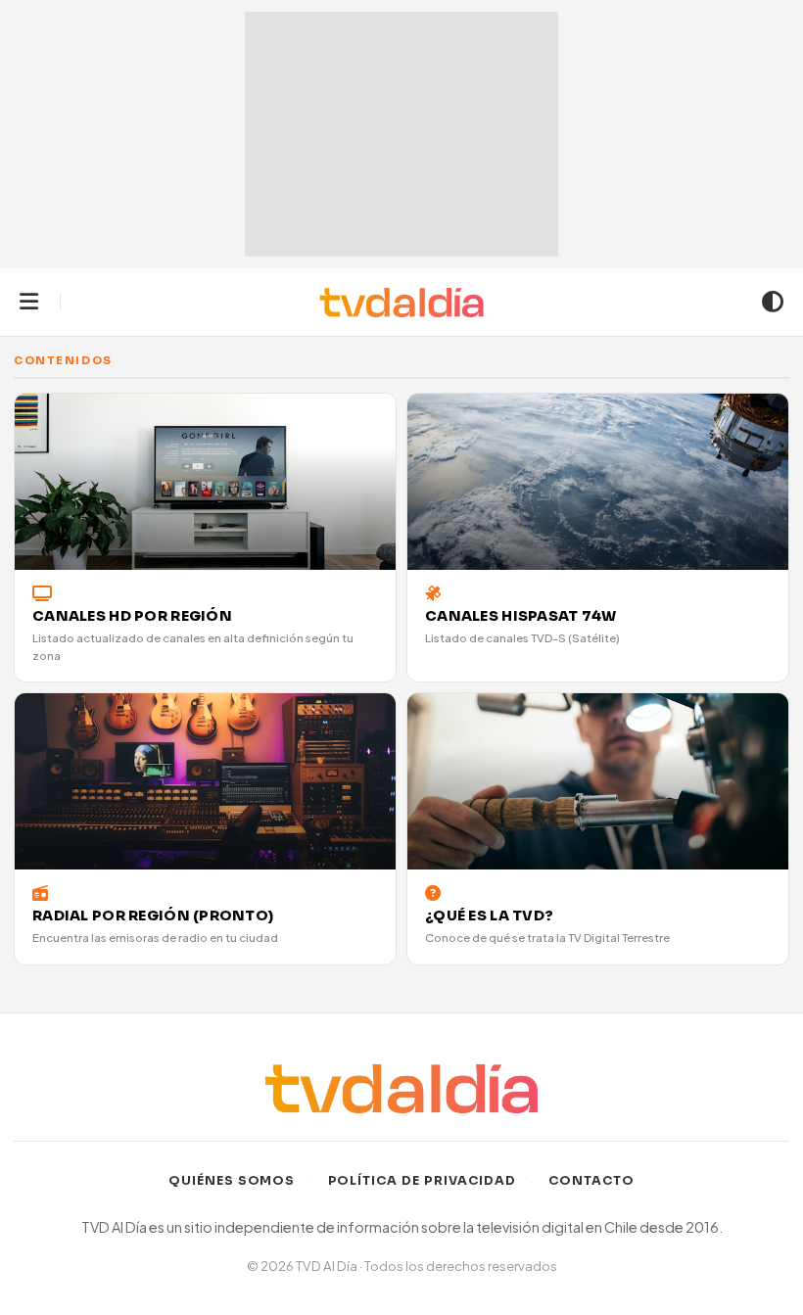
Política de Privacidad (422, 1181)
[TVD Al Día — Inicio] (402, 302)
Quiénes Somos (232, 1181)
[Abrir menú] (29, 302)
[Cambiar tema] (772, 302)
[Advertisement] (401, 134)
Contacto (591, 1181)
